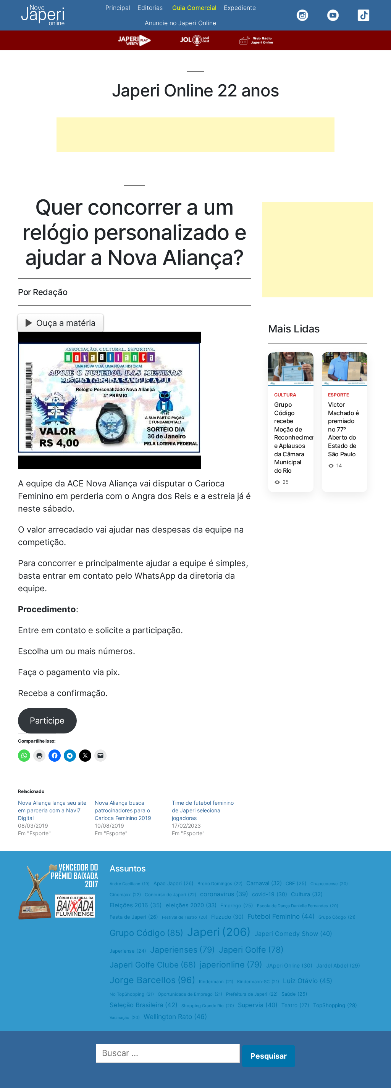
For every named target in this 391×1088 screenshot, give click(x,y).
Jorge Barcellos (152, 979)
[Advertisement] (195, 134)
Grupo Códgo (336, 917)
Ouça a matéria (65, 323)
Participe (47, 720)
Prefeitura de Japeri (252, 994)
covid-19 (269, 894)
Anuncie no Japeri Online (180, 23)
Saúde (294, 994)
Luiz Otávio (307, 981)
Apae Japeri (173, 883)
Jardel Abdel (338, 965)
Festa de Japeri (134, 917)
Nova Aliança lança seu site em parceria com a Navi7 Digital (52, 810)
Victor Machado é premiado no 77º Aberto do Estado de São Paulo (343, 429)
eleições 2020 (191, 905)
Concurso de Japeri (170, 894)
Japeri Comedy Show (293, 933)
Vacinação (125, 1017)
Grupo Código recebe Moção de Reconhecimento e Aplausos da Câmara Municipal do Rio (298, 437)
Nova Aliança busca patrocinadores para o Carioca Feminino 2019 (123, 810)
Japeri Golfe (251, 950)
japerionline (231, 964)
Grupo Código (146, 933)
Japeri (219, 932)
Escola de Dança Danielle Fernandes (297, 905)
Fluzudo (227, 916)
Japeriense (128, 951)
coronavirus (224, 894)
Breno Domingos (219, 883)
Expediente (240, 7)
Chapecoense (329, 883)
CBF (296, 883)
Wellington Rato (175, 1017)
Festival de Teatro (184, 917)
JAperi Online (289, 965)
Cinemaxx (125, 894)
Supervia (258, 1005)
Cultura (307, 894)
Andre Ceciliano (130, 883)
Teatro (295, 1005)
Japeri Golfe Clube (153, 964)
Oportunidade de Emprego (190, 994)
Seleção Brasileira (144, 1005)
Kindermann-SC (258, 981)
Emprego (236, 905)
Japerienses (182, 950)
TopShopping (335, 1005)
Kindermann (216, 981)
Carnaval (264, 883)
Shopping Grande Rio (207, 1005)
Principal (117, 7)
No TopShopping (132, 994)
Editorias (150, 7)
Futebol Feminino (281, 916)
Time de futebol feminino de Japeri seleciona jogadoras (203, 810)
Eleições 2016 (136, 905)
